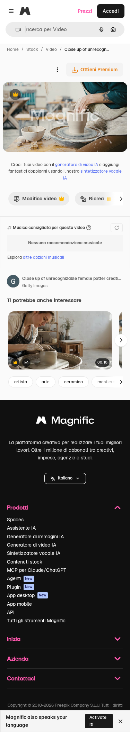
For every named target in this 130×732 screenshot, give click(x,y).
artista (20, 382)
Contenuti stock (24, 562)
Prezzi (85, 11)
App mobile (19, 604)
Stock (32, 49)
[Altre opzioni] (57, 69)
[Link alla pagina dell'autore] (13, 282)
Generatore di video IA (31, 545)
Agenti (20, 578)
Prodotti (17, 507)
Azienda (17, 658)
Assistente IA (21, 528)
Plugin (20, 587)
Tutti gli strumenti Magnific (36, 620)
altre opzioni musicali (43, 257)
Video (51, 49)
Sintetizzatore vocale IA (33, 553)
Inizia (13, 638)
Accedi (111, 11)
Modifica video (35, 200)
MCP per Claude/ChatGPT (36, 570)
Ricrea (92, 200)
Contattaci (21, 678)
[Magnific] (65, 422)
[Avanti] (121, 198)
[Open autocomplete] (15, 29)
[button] (65, 478)
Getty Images (34, 286)
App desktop (26, 595)
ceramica (73, 382)
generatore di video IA (76, 164)
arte (46, 382)
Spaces (15, 519)
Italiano (65, 478)
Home (13, 49)
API (11, 612)
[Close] (120, 721)
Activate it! (97, 721)
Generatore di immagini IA (35, 536)
